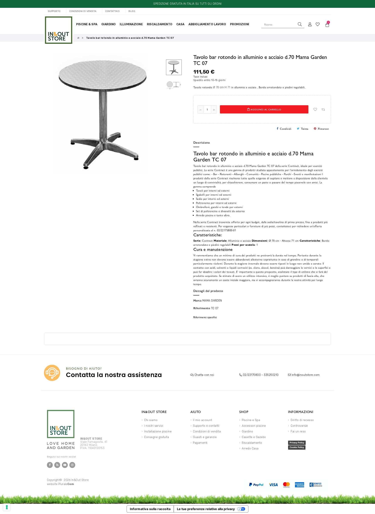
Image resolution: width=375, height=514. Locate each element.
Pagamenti (200, 443)
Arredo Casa (250, 448)
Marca (197, 300)
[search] (300, 24)
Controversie (299, 426)
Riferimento (201, 308)
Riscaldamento (252, 443)
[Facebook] (50, 465)
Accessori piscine (254, 426)
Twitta (304, 129)
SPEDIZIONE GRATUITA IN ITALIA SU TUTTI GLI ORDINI (187, 3)
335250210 (271, 375)
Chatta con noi (204, 375)
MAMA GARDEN (212, 300)
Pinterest (323, 129)
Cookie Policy (297, 447)
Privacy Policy (297, 442)
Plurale (66, 484)
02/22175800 (252, 375)
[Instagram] (72, 465)
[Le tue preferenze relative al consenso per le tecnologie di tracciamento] (7, 507)
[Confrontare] (323, 109)
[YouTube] (65, 465)
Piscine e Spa (251, 420)
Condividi (285, 129)
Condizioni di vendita (207, 431)
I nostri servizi (153, 426)
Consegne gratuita (156, 437)
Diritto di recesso (302, 420)
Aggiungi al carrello (265, 109)
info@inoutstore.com (306, 375)
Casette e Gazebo (254, 437)
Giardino (247, 431)
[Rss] (57, 465)
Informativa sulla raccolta (150, 509)
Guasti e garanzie (205, 437)
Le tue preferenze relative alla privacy (206, 509)
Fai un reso (298, 431)
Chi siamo (150, 420)
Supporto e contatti (206, 426)
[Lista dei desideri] (315, 109)
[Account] (310, 24)
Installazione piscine (157, 431)
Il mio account (202, 420)
